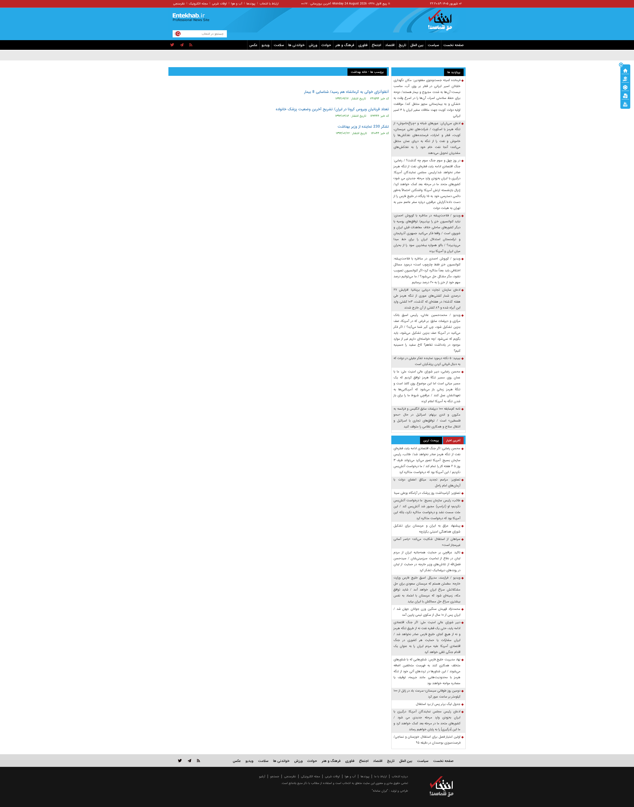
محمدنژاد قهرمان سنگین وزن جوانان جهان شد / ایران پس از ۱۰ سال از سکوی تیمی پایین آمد (427, 611)
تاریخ (402, 45)
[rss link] (198, 760)
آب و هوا (236, 3)
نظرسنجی (179, 3)
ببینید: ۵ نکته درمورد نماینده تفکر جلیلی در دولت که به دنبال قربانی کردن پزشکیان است (427, 361)
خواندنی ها (296, 45)
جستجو (274, 776)
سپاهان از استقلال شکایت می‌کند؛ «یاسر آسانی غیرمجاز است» (427, 542)
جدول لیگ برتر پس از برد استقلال (438, 704)
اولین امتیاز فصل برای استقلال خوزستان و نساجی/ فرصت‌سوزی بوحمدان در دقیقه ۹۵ (427, 739)
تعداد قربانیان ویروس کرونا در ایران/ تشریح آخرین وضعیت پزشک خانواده (332, 109)
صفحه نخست (453, 45)
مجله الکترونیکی (310, 776)
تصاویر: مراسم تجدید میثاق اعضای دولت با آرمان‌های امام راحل (427, 482)
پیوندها (250, 3)
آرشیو (262, 776)
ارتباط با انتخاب (269, 3)
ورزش (313, 45)
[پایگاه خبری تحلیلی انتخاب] (444, 22)
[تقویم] (625, 95)
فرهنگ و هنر (344, 45)
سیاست (433, 45)
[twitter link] (180, 760)
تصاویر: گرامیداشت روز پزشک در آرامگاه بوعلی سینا (427, 493)
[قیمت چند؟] (625, 78)
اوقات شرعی (219, 3)
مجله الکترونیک (198, 3)
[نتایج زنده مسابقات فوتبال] (625, 104)
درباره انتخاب (400, 776)
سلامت (279, 45)
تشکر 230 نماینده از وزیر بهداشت (363, 127)
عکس (253, 45)
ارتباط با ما (380, 776)
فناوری (363, 45)
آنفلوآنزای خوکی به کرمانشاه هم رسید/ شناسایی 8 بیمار (346, 92)
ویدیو (265, 45)
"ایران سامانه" (380, 790)
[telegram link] (189, 760)
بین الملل (416, 45)
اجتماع (376, 45)
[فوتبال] (625, 87)
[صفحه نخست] (625, 70)
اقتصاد (390, 45)
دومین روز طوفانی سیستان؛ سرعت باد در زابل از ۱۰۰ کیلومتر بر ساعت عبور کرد (427, 693)
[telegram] (181, 45)
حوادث (326, 45)
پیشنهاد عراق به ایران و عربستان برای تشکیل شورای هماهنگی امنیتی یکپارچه (427, 528)
